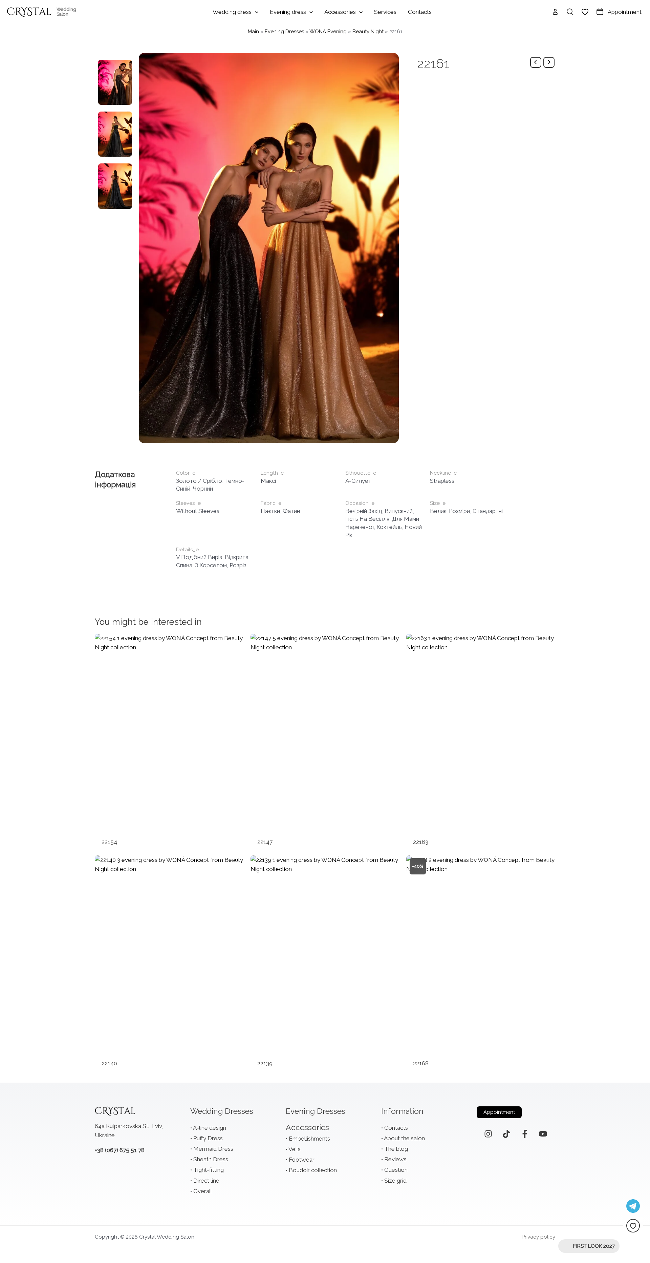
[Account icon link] (555, 12)
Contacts (396, 1127)
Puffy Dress (208, 1138)
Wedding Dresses (221, 1111)
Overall (202, 1191)
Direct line (206, 1180)
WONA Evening (328, 31)
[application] (255, 12)
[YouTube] (543, 1134)
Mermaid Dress (213, 1148)
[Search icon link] (570, 12)
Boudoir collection (313, 1170)
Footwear (302, 1159)
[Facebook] (525, 1134)
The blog (396, 1148)
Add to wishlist (235, 642)
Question (396, 1169)
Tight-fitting (208, 1169)
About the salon (404, 1138)
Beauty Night (368, 31)
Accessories (307, 1127)
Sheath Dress (210, 1159)
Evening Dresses (284, 31)
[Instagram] (488, 1134)
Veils (294, 1149)
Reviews (395, 1159)
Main (253, 31)
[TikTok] (506, 1134)
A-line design (209, 1127)
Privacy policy (538, 1237)
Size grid (395, 1180)
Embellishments (309, 1138)
